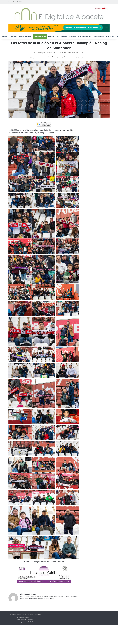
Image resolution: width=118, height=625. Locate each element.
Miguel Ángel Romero (52, 56)
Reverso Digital (99, 36)
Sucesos (64, 36)
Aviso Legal (20, 619)
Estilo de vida (110, 36)
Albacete (4, 36)
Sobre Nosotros (28, 619)
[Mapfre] (44, 582)
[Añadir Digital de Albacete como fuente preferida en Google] (44, 124)
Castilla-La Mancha (25, 36)
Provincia (13, 36)
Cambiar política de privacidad (25, 622)
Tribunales (72, 36)
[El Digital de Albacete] (59, 14)
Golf (57, 36)
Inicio (31, 58)
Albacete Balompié (40, 36)
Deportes (51, 36)
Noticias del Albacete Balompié (42, 58)
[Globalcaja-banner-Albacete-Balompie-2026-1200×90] (59, 28)
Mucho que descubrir (85, 36)
